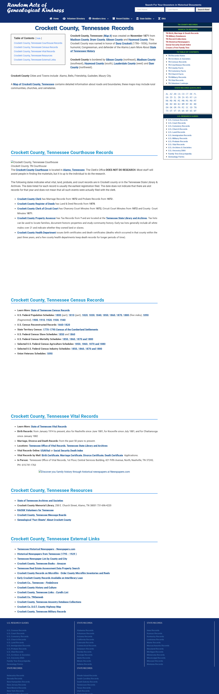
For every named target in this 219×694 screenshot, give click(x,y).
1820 (85, 315)
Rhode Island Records (87, 675)
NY (187, 104)
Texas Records (84, 688)
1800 (58, 315)
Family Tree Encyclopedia (180, 154)
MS (187, 100)
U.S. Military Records (177, 138)
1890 (146, 315)
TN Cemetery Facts (177, 71)
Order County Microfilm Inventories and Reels (85, 573)
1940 (63, 320)
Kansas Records (154, 633)
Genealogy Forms (176, 157)
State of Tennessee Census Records (50, 310)
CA (179, 94)
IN (179, 97)
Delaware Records (85, 649)
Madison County (79, 39)
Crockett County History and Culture (36, 587)
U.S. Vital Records (176, 144)
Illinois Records (84, 661)
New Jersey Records (16, 685)
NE (167, 104)
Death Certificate (114, 455)
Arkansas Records (85, 633)
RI (183, 107)
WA (183, 110)
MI (179, 100)
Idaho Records (83, 658)
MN (183, 100)
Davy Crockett (124, 43)
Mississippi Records (156, 658)
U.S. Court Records (177, 123)
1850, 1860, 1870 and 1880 (77, 339)
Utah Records (83, 691)
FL (195, 94)
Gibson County (114, 39)
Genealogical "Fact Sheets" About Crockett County (44, 519)
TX (167, 110)
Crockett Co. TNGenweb (30, 597)
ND (195, 104)
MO (191, 100)
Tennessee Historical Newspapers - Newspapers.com (46, 549)
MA (167, 100)
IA (183, 97)
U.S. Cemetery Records (179, 126)
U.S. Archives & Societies (180, 147)
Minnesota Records (156, 655)
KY (191, 97)
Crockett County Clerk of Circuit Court (37, 208)
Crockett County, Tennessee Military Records (41, 611)
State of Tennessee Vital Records (49, 426)
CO (183, 94)
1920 (49, 320)
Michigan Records (155, 652)
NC (191, 104)
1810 (71, 315)
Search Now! (204, 9)
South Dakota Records (87, 682)
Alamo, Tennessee (74, 169)
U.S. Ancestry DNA (177, 150)
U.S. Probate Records (178, 141)
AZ (171, 94)
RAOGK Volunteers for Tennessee (35, 510)
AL (167, 94)
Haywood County (138, 39)
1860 (112, 315)
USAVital (45, 450)
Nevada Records (14, 679)
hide (39, 38)
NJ (179, 104)
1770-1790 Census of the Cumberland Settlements (70, 329)
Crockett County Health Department (36, 232)
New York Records (15, 691)
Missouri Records (155, 661)
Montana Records (155, 664)
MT (195, 100)
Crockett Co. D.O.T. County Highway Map (39, 606)
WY (195, 110)
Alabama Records (85, 630)
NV (171, 104)
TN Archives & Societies (179, 59)
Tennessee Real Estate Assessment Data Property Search (48, 568)
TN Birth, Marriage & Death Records (182, 33)
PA (179, 107)
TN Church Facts (176, 74)
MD (171, 100)
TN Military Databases (176, 36)
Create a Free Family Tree (177, 48)
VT (175, 110)
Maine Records (154, 643)
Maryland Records (155, 649)
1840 (98, 315)
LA (195, 97)
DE (191, 94)
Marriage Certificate (71, 455)
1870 (119, 315)
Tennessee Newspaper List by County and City (42, 558)
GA (167, 97)
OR (175, 107)
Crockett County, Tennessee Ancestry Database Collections (49, 602)
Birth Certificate (50, 455)
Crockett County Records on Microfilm (38, 573)
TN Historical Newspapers (178, 42)
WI (191, 110)
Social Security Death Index (68, 450)
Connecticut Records (86, 646)
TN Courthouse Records (179, 65)
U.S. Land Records (176, 132)
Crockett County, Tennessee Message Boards (41, 515)
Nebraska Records (15, 675)
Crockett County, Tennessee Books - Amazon (41, 563)
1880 (126, 315)
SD (191, 107)
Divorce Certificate (93, 455)
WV (187, 110)
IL (175, 97)
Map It (107, 35)
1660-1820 (64, 324)
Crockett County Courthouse (32, 169)
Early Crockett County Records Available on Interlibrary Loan (50, 578)
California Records (85, 639)
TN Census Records (177, 62)
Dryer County (97, 39)
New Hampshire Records (18, 682)
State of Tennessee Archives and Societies (40, 500)
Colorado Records (85, 643)
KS (187, 97)
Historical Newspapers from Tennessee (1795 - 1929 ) (47, 554)
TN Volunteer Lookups (178, 83)
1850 (105, 315)
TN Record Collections (176, 39)
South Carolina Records (88, 679)
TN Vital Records (176, 80)
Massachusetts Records (158, 646)
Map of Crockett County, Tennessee (33, 84)
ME (175, 100)
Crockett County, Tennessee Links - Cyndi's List (42, 592)
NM (183, 104)
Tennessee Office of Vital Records (47, 445)
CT (187, 94)
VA (179, 110)
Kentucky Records (155, 636)
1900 (35, 320)
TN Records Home (176, 56)
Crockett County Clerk (29, 199)
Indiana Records (84, 664)
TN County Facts (175, 68)
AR (175, 94)
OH (167, 107)
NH (175, 104)
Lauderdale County (125, 63)
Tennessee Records (86, 685)
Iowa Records (153, 630)
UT (171, 110)
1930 (56, 320)
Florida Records (84, 652)
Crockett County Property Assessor (36, 218)
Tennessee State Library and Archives (126, 218)
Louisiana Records (155, 639)
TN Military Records (177, 77)
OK (171, 107)
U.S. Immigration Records (180, 135)
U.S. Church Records (177, 129)
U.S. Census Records (178, 120)
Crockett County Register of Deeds (36, 203)
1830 (92, 315)
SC (187, 107)
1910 (42, 320)
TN (195, 107)
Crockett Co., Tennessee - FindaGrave (37, 582)
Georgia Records (85, 655)
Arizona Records (84, 636)
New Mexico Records (16, 688)
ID (171, 97)
